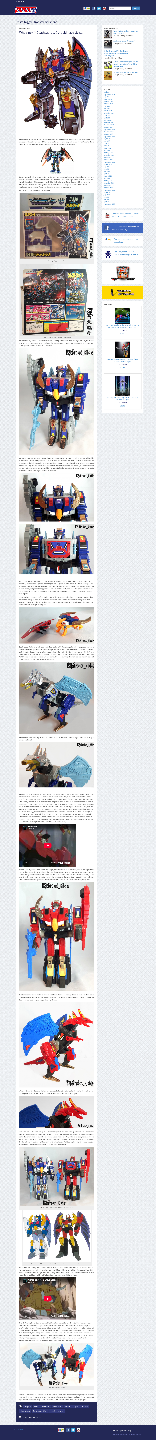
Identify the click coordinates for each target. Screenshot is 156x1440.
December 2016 (109, 155)
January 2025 (108, 101)
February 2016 (108, 178)
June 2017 (107, 143)
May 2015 (107, 199)
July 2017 (107, 141)
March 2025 (108, 99)
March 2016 (108, 176)
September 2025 (109, 94)
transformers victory (40, 1411)
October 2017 (108, 134)
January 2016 (108, 181)
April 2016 (107, 174)
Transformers (25, 1411)
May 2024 (107, 108)
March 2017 (108, 148)
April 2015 (107, 202)
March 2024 (108, 111)
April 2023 (107, 118)
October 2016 (108, 160)
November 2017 (109, 132)
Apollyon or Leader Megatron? (124, 41)
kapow (76, 1406)
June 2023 (107, 115)
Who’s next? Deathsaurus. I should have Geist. (51, 33)
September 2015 (109, 190)
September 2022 (109, 129)
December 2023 (109, 113)
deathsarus (45, 1406)
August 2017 (108, 139)
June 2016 (107, 169)
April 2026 (107, 92)
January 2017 (108, 153)
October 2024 (108, 104)
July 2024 (107, 106)
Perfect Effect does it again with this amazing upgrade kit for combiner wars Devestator (126, 64)
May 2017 (107, 146)
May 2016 (107, 171)
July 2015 (107, 195)
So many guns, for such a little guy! (126, 72)
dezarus (67, 1406)
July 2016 (107, 167)
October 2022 (108, 127)
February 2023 (108, 120)
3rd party (28, 1406)
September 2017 (109, 136)
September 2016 (109, 162)
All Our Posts (20, 2)
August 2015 (108, 192)
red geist (85, 1406)
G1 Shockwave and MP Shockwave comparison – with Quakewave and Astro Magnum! (116, 53)
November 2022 (109, 125)
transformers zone (57, 1411)
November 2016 (109, 157)
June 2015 (107, 197)
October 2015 (108, 188)
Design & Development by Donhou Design (127, 1434)
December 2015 (109, 183)
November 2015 (109, 185)
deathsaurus (57, 1406)
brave (36, 1406)
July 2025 (107, 97)
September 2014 (109, 204)
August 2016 (108, 164)
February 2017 (108, 150)
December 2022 (109, 122)
